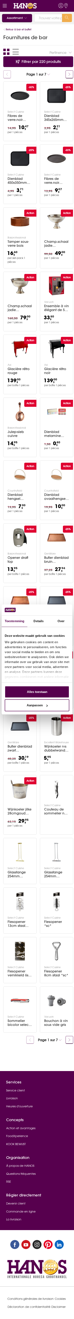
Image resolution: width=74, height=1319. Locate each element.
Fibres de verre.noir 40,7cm (15, 118)
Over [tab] (61, 621)
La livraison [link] (13, 1219)
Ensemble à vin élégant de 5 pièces (56, 308)
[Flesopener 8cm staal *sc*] (56, 951)
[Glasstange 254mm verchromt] (56, 852)
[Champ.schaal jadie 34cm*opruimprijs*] (20, 286)
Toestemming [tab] (14, 621)
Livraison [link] (12, 1098)
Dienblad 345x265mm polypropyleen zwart (56, 118)
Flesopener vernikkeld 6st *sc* (18, 973)
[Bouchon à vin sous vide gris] (56, 1001)
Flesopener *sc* (53, 924)
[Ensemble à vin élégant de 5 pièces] (56, 286)
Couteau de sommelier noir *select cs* (56, 811)
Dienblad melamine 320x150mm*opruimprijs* (56, 434)
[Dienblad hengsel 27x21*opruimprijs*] (20, 475)
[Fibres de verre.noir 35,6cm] (56, 159)
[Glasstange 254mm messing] (20, 852)
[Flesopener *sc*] (56, 902)
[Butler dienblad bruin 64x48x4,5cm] (56, 537)
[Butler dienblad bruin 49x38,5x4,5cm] (20, 600)
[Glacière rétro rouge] (20, 349)
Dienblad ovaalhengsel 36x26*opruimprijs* (55, 497)
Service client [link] (15, 1090)
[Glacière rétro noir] (56, 349)
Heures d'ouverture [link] (19, 1106)
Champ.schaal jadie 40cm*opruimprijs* (56, 244)
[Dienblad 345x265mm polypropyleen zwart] (56, 96)
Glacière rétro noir (55, 371)
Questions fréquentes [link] (21, 1174)
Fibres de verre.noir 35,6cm (51, 181)
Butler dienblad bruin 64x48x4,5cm (56, 560)
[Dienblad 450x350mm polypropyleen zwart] (20, 159)
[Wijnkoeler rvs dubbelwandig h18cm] (56, 726)
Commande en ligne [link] (21, 1211)
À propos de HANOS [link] (20, 1166)
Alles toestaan (37, 692)
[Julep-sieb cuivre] (20, 412)
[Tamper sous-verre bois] (20, 221)
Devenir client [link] (15, 1203)
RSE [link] (8, 1182)
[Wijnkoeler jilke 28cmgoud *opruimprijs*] (20, 789)
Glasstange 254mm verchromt (53, 874)
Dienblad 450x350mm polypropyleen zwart (19, 181)
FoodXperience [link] (17, 1136)
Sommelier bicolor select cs (18, 1023)
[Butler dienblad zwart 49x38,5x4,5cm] (56, 600)
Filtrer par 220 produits (41, 61)
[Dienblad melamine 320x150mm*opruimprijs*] (56, 412)
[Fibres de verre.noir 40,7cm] (20, 96)
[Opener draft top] (20, 537)
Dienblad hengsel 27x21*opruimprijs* (19, 497)
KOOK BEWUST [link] (16, 1144)
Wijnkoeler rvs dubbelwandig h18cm (56, 748)
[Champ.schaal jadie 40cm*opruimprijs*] (56, 221)
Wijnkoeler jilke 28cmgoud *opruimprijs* (19, 811)
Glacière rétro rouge (19, 371)
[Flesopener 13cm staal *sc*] (20, 902)
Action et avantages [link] (20, 1128)
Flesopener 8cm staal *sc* (56, 973)
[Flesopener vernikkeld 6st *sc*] (20, 951)
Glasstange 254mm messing (17, 874)
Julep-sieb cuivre (16, 434)
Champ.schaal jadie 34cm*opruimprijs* (20, 308)
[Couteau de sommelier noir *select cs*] (56, 789)
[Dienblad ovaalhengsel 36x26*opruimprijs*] (56, 475)
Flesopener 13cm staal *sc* (16, 924)
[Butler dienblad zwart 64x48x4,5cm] (20, 726)
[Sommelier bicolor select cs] (20, 1001)
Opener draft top (18, 560)
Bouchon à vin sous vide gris (56, 1023)
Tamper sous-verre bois (18, 244)
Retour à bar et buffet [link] (18, 29)
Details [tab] (39, 621)
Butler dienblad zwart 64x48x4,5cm (20, 748)
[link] (29, 6)
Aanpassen (35, 705)
